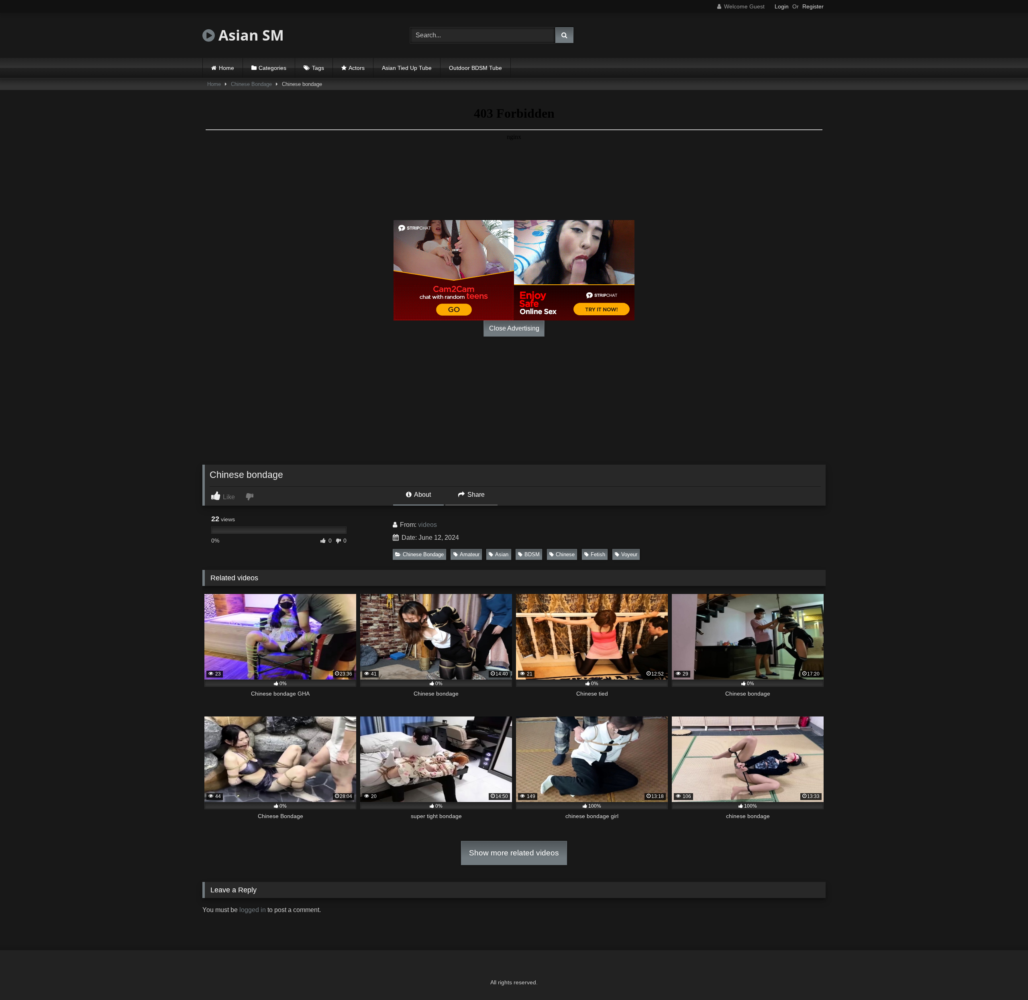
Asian (501, 554)
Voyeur (629, 554)
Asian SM (249, 35)
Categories (272, 68)
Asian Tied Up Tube (407, 68)
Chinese (565, 554)
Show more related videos (514, 853)
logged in (252, 909)
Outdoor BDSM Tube (475, 68)
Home (226, 68)
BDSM (532, 554)
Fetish (598, 554)
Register (813, 6)
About (422, 494)
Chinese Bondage (251, 84)
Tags (318, 68)
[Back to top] (1003, 976)
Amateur (469, 554)
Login (782, 6)
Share (475, 494)
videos (427, 524)
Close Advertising (514, 328)
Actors (357, 68)
